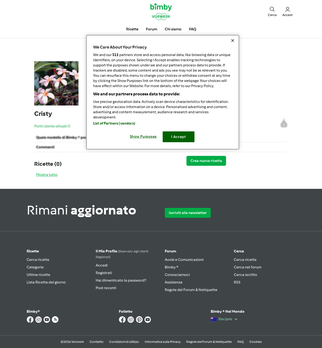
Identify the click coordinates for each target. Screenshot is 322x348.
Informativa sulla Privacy (163, 342)
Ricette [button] (132, 29)
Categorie (35, 267)
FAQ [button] (192, 29)
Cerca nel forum (247, 267)
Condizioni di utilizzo (124, 342)
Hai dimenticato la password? (121, 280)
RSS (237, 282)
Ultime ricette (38, 274)
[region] (162, 92)
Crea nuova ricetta (206, 160)
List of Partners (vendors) (114, 123)
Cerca (239, 251)
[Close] (232, 40)
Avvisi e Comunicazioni (184, 259)
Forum (170, 251)
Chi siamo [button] (173, 29)
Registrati (104, 273)
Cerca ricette (38, 259)
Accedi (102, 265)
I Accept (178, 137)
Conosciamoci (177, 274)
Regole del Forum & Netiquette (191, 289)
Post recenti (106, 288)
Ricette (33, 251)
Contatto (96, 342)
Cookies (255, 342)
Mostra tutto (47, 174)
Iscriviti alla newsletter (188, 212)
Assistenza (173, 282)
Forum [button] (151, 29)
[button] (272, 11)
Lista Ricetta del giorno (46, 282)
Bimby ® (171, 267)
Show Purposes (143, 136)
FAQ (240, 342)
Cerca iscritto (245, 274)
